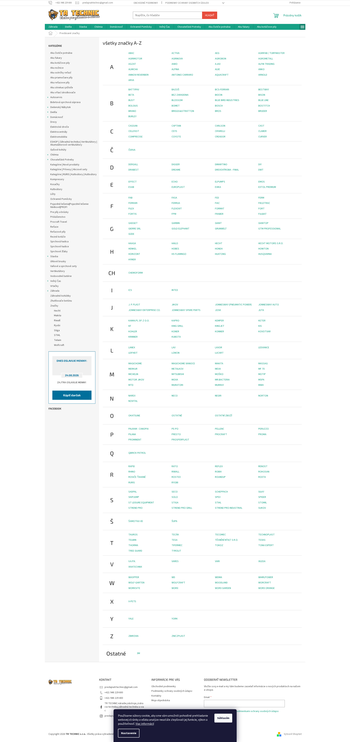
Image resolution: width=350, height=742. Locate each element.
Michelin (133, 374)
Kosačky (55, 184)
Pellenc (219, 429)
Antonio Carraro (182, 75)
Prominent (134, 440)
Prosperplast (180, 440)
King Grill (177, 326)
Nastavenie (128, 733)
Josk (218, 310)
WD (173, 577)
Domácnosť (56, 117)
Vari (217, 561)
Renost (263, 466)
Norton (263, 396)
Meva (218, 369)
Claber (262, 131)
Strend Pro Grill (182, 508)
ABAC (131, 53)
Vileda (261, 561)
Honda (219, 249)
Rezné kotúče (58, 237)
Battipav (133, 89)
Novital (133, 401)
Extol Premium (267, 187)
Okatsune (134, 415)
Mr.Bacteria (222, 380)
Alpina (175, 69)
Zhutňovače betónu (61, 301)
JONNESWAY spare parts (186, 310)
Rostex (176, 477)
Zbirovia (133, 636)
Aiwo (174, 64)
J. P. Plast (134, 305)
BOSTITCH (264, 106)
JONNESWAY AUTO (268, 305)
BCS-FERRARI (222, 89)
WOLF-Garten (136, 583)
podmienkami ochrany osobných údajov (257, 711)
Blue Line (263, 100)
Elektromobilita (58, 137)
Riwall (175, 472)
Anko (261, 69)
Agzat (132, 64)
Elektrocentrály (58, 132)
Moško (219, 374)
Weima (218, 577)
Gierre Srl (134, 229)
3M (138, 653)
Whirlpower (265, 577)
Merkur (132, 369)
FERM (261, 198)
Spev (217, 497)
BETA (131, 95)
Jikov (175, 305)
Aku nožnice (57, 68)
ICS (130, 290)
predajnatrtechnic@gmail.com (121, 687)
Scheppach (221, 492)
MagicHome (135, 363)
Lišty (52, 194)
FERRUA (176, 203)
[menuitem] (53, 27)
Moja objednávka (160, 700)
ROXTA (262, 477)
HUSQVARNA (265, 254)
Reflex (219, 466)
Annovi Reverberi (138, 75)
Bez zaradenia (180, 95)
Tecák (175, 534)
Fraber (219, 214)
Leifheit (133, 353)
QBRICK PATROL (137, 453)
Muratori (177, 385)
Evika (218, 187)
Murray (219, 385)
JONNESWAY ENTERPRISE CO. (144, 310)
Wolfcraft (178, 583)
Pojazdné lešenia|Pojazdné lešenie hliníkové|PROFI (69, 205)
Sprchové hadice (59, 246)
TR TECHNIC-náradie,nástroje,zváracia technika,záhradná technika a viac (124, 707)
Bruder (262, 111)
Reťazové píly (58, 232)
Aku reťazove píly (60, 82)
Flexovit (177, 208)
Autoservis (56, 97)
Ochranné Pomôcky (61, 199)
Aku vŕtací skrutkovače (63, 92)
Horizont (134, 254)
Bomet (176, 106)
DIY (260, 164)
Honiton (263, 249)
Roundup (220, 477)
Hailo (175, 243)
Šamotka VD (135, 521)
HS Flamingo (179, 254)
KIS (260, 326)
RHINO (131, 472)
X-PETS (132, 601)
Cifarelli (220, 131)
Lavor (218, 347)
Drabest (133, 170)
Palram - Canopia (138, 429)
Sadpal (132, 492)
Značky (54, 306)
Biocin (218, 95)
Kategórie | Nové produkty (64, 165)
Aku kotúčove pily (60, 63)
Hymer (132, 259)
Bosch (219, 106)
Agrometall (265, 59)
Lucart (219, 353)
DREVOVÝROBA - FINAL (227, 170)
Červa (131, 150)
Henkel (132, 249)
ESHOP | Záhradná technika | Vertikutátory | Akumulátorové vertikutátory (73, 143)
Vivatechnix (135, 567)
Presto (176, 434)
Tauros (133, 534)
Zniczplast (178, 636)
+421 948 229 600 (114, 692)
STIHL (218, 502)
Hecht (218, 243)
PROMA (262, 434)
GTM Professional (269, 229)
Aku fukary (56, 58)
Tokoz (219, 545)
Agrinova (177, 59)
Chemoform (135, 273)
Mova (175, 380)
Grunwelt (221, 229)
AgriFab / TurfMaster (271, 53)
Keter (261, 321)
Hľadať (209, 15)
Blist (131, 100)
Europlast (178, 187)
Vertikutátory (57, 271)
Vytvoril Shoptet (293, 734)
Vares (175, 561)
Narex (131, 396)
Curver (262, 137)
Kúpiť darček (72, 395)
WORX (175, 588)
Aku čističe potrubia (61, 53)
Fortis (132, 214)
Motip (262, 374)
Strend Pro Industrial (228, 508)
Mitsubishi (178, 374)
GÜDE (131, 234)
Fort (261, 208)
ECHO (175, 182)
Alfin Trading (266, 64)
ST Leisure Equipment (141, 502)
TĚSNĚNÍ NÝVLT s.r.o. (226, 540)
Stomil (262, 502)
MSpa (261, 380)
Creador (220, 137)
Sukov (262, 508)
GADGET (133, 223)
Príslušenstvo (57, 217)
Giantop (263, 223)
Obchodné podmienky (146, 3)
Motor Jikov (136, 380)
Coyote (176, 137)
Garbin (176, 223)
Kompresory (57, 179)
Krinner (133, 337)
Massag (263, 363)
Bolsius (133, 106)
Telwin (132, 540)
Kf (129, 326)
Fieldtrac (264, 203)
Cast (261, 126)
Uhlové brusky (58, 261)
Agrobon (220, 59)
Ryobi (175, 482)
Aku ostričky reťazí (60, 73)
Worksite (134, 588)
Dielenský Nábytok (60, 107)
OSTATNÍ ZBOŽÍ (223, 415)
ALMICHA (133, 69)
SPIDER (262, 497)
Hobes (175, 249)
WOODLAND (221, 583)
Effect (132, 182)
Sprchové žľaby (59, 251)
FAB (130, 198)
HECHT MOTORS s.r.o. (270, 243)
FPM (174, 214)
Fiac (217, 203)
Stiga (175, 502)
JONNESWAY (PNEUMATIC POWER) (233, 305)
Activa (176, 53)
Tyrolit (176, 551)
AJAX (217, 64)
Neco (175, 396)
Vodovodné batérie (61, 276)
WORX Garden (223, 588)
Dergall (133, 164)
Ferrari (132, 203)
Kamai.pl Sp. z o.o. (138, 321)
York (175, 619)
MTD (130, 385)
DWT (260, 170)
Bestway (263, 89)
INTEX (175, 290)
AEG (217, 53)
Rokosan (263, 472)
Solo (175, 497)
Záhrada (54, 291)
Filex (131, 208)
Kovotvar (264, 331)
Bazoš (175, 89)
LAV (173, 347)
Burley (132, 116)
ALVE (217, 69)
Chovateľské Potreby (62, 160)
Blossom (177, 100)
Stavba (54, 256)
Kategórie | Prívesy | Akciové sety (68, 169)
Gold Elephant (180, 229)
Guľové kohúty (58, 150)
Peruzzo (263, 429)
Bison (261, 95)
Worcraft (264, 583)
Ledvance (263, 347)
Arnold (262, 75)
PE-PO (175, 429)
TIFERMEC (177, 545)
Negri (218, 396)
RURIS (131, 482)
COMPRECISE (135, 137)
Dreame (176, 170)
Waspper (133, 577)
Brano (132, 111)
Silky (261, 492)
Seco (175, 492)
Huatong (220, 254)
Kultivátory (56, 189)
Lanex (131, 347)
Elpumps (220, 182)
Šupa (174, 521)
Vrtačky (54, 286)
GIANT (218, 223)
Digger (176, 164)
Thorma (133, 545)
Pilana (132, 434)
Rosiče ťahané (137, 477)
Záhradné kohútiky (60, 296)
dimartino (221, 164)
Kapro (175, 321)
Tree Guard (135, 551)
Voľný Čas (55, 281)
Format (219, 208)
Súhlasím (223, 718)
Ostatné (177, 415)
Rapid (131, 466)
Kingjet (219, 326)
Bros (218, 111)
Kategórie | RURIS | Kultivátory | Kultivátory (73, 174)
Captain (176, 126)
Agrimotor (135, 59)
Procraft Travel (58, 222)
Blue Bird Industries (227, 100)
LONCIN (176, 353)
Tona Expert (266, 545)
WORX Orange (266, 588)
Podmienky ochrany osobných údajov (187, 3)
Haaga (132, 243)
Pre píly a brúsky (59, 212)
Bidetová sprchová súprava (65, 102)
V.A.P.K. (132, 561)
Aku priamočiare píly (61, 77)
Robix (218, 472)
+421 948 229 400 (114, 698)
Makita (219, 363)
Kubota (176, 337)
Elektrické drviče (59, 127)
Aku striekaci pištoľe (61, 87)
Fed (217, 198)
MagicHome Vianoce (183, 363)
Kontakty (156, 696)
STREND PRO (135, 508)
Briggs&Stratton (183, 111)
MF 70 (261, 369)
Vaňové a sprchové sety (63, 266)
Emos (261, 182)
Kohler (132, 331)
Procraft (221, 434)
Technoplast (266, 534)
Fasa (174, 198)
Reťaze (54, 227)
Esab (131, 187)
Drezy (53, 122)
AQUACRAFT (222, 75)
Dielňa (53, 112)
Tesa (174, 540)
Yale (131, 619)
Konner (219, 331)
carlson (220, 126)
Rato (175, 466)
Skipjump (133, 497)
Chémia (54, 155)
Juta (261, 310)
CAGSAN (132, 126)
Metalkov (177, 369)
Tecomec (220, 534)
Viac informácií (145, 724)
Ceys (174, 131)
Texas (261, 540)
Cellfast (133, 131)
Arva (131, 80)
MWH (261, 385)
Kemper (219, 321)
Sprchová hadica (59, 241)
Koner (175, 331)
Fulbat (262, 214)
